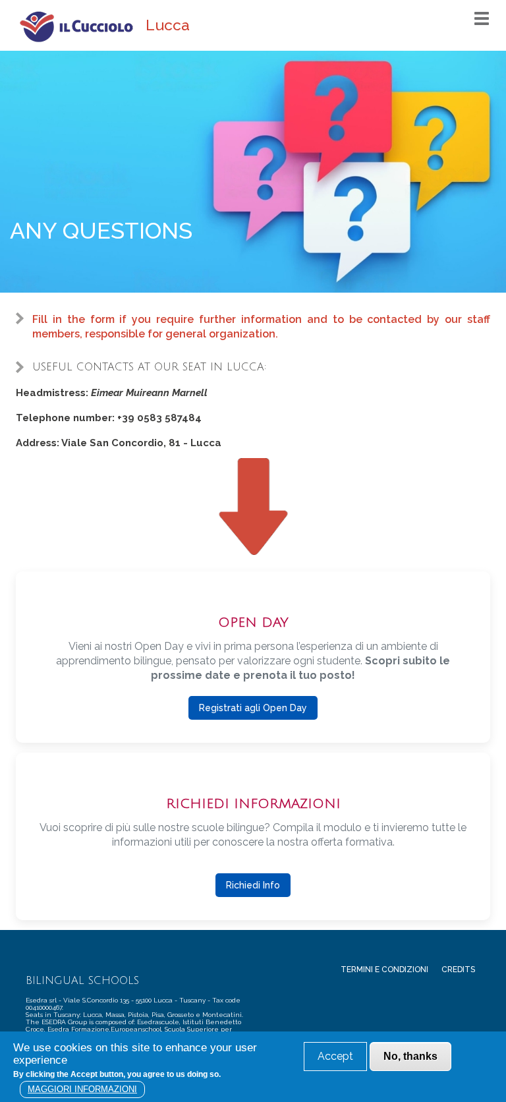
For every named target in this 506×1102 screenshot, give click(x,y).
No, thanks (410, 1056)
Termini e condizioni (384, 969)
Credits (458, 969)
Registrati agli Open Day (253, 708)
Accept (335, 1056)
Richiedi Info (253, 885)
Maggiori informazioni (82, 1089)
